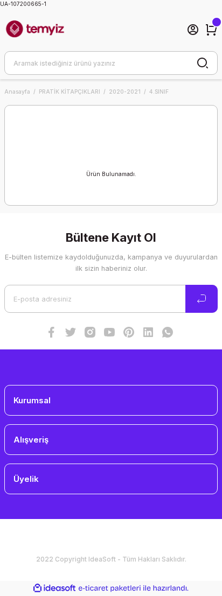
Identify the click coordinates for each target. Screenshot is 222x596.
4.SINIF (159, 91)
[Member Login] (192, 30)
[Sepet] (211, 30)
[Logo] (35, 29)
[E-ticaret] (109, 588)
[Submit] (201, 299)
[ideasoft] (54, 588)
